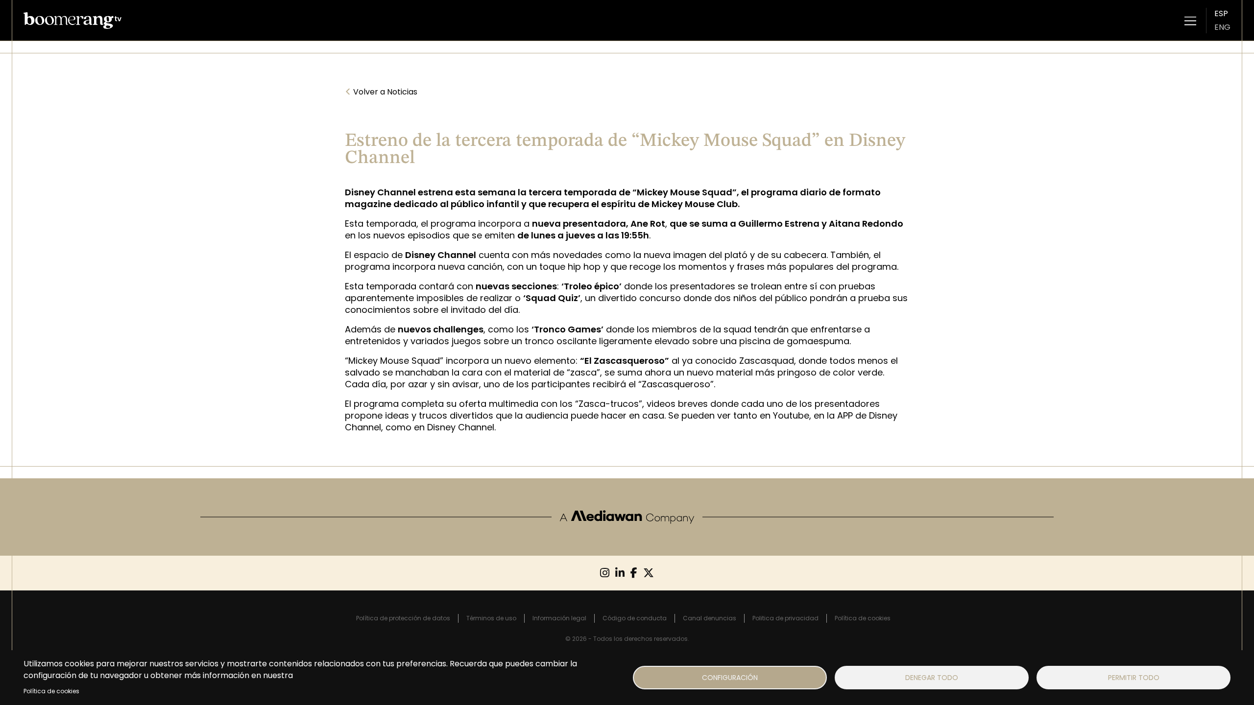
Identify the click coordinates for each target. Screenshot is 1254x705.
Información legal (559, 618)
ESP (1221, 13)
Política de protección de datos (403, 618)
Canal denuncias (709, 618)
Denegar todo (931, 677)
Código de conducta (635, 618)
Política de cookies (51, 691)
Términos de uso (491, 618)
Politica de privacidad (785, 618)
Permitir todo (1133, 677)
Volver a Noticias (381, 92)
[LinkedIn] (620, 573)
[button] (1190, 20)
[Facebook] (633, 573)
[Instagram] (604, 573)
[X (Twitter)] (648, 573)
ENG (1222, 27)
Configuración (730, 677)
